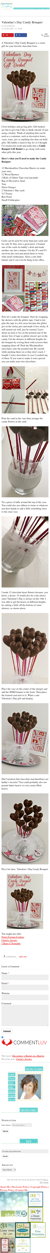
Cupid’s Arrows (9, 940)
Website (6, 993)
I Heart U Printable (11, 943)
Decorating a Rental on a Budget (28, 1055)
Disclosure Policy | (21, 1186)
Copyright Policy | (40, 1186)
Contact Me (22, 1190)
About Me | (6, 1186)
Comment (6, 1003)
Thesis (45, 1179)
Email (5, 983)
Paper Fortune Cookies (13, 937)
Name (5, 973)
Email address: (7, 1125)
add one (23, 956)
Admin (44, 1182)
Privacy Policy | (8, 1190)
